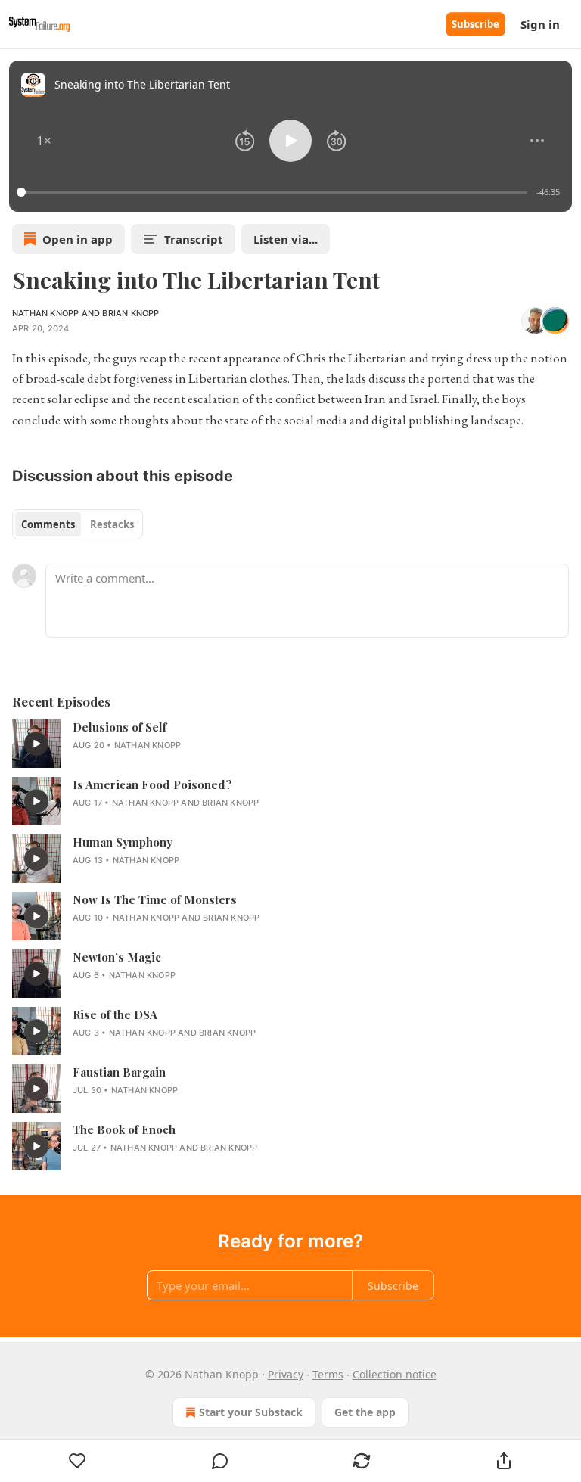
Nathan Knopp (45, 313)
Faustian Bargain (119, 1072)
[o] (36, 744)
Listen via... (285, 239)
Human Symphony (122, 842)
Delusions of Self (119, 727)
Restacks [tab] (112, 524)
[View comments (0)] (220, 1461)
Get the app (365, 1412)
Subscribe (475, 24)
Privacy (285, 1374)
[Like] (77, 1461)
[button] (44, 141)
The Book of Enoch (124, 1129)
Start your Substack (251, 1412)
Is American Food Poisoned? (152, 784)
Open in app (77, 239)
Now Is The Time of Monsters (155, 899)
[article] (290, 743)
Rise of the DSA (115, 1014)
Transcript (193, 239)
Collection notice (395, 1374)
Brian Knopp (130, 313)
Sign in (540, 24)
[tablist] (77, 524)
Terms (327, 1374)
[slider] (274, 192)
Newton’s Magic (117, 957)
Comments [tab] (48, 524)
